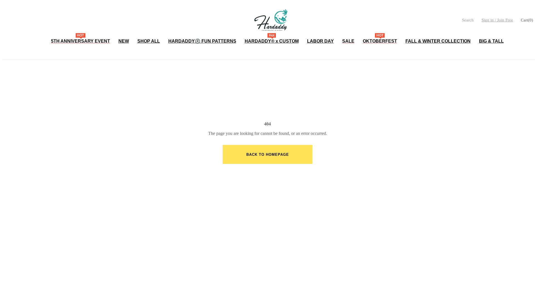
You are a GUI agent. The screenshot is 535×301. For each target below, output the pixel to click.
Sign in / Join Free (497, 20)
